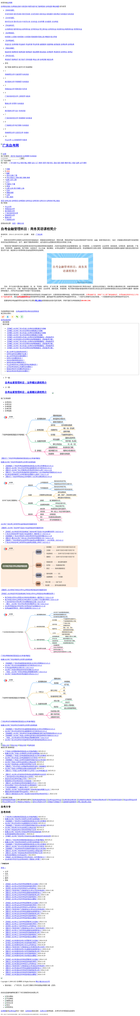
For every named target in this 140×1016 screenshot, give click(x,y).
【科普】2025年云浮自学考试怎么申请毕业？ (21, 888)
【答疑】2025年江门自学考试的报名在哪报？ (21, 937)
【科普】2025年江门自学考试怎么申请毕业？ (21, 926)
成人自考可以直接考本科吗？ (17, 352)
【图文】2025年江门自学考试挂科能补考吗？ (21, 924)
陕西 (19, 188)
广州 (11, 163)
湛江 (51, 163)
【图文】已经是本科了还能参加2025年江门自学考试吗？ (25, 928)
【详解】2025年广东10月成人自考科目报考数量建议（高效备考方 (30, 346)
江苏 (11, 180)
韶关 (59, 163)
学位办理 (12, 802)
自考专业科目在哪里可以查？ (17, 354)
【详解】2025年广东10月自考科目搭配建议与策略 (25, 335)
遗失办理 (42, 802)
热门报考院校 (40, 6)
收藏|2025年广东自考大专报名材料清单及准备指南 (23, 832)
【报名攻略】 (10, 48)
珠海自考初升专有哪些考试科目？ (19, 369)
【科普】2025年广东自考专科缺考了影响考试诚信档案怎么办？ (28, 789)
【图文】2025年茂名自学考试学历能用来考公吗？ (23, 970)
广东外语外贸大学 (11, 213)
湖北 (21, 177)
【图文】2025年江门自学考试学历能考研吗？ (21, 934)
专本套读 (33, 156)
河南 (17, 177)
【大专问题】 (10, 18)
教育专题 (31, 6)
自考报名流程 (16, 6)
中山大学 (8, 207)
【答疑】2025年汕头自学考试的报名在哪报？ (21, 918)
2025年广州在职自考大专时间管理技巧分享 (20, 830)
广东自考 (39, 234)
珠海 (22, 163)
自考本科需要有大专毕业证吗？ (16, 855)
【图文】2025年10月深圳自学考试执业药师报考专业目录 (25, 774)
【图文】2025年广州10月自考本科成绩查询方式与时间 (24, 846)
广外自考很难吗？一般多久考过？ (17, 787)
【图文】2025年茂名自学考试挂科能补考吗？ (21, 961)
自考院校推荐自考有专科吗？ (15, 834)
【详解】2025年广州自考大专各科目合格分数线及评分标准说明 (28, 836)
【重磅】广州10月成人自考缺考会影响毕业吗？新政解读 (25, 766)
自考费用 (26, 156)
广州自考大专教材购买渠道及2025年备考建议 (21, 817)
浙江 (8, 197)
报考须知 (42, 800)
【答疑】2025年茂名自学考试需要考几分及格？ (22, 959)
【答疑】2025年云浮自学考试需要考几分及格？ (22, 884)
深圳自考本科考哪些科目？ (16, 362)
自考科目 (29, 311)
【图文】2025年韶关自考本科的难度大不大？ (21, 783)
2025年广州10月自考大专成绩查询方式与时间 (21, 823)
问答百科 (24, 6)
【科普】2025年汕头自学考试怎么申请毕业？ (21, 907)
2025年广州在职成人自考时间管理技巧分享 (20, 764)
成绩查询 (73, 802)
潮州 (85, 163)
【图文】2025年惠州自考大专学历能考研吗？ (21, 953)
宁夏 (13, 184)
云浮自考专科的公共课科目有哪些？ (20, 367)
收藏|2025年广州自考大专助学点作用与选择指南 (22, 819)
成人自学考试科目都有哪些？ (17, 356)
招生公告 (5, 745)
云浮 (81, 163)
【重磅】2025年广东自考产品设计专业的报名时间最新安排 (22, 528)
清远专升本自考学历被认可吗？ (16, 779)
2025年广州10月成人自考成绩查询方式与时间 (21, 758)
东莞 (44, 163)
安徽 (8, 169)
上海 (22, 188)
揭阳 (29, 163)
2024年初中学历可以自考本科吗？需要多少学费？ (23, 859)
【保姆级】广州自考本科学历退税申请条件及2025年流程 (25, 848)
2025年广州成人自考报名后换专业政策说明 (20, 768)
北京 (8, 171)
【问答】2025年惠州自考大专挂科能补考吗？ (21, 943)
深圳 (14, 163)
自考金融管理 (21, 311)
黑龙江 (13, 177)
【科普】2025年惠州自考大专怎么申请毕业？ (21, 945)
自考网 (9, 2)
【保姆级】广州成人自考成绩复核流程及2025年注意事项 (25, 755)
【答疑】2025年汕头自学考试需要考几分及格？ (22, 903)
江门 (37, 163)
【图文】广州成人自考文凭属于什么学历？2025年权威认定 (26, 770)
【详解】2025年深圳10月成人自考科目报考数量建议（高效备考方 (30, 337)
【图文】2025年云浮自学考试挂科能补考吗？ (21, 886)
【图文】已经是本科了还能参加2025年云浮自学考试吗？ (25, 890)
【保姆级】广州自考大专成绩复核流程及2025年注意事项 (25, 821)
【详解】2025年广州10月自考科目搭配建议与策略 (25, 331)
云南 (8, 195)
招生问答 (23, 745)
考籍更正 (27, 802)
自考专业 (28, 201)
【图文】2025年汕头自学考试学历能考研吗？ (21, 916)
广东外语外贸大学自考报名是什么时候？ (19, 776)
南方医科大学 (10, 211)
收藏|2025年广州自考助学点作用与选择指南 (16, 659)
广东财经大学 (10, 219)
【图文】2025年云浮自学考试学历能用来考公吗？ (23, 895)
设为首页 (62, 6)
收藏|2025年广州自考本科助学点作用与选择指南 (22, 842)
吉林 (8, 180)
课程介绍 (20, 223)
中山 (18, 163)
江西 (15, 180)
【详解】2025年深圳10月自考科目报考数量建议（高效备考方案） (30, 339)
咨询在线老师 (6, 320)
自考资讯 (14, 201)
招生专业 (14, 745)
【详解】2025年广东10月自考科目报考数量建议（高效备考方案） (30, 348)
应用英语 (35, 311)
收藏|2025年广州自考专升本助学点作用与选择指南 (19, 725)
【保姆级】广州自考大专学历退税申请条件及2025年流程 (25, 825)
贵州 (8, 175)
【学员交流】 (10, 56)
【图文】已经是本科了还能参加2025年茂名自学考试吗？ (25, 966)
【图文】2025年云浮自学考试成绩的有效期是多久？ (24, 892)
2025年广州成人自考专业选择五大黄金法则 (20, 762)
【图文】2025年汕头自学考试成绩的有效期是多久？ (24, 911)
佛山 (25, 163)
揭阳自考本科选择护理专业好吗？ (17, 791)
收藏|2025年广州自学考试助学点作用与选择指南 (18, 462)
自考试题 (49, 6)
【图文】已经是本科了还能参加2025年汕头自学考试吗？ (25, 909)
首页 (2, 201)
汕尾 (77, 163)
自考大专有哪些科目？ (15, 358)
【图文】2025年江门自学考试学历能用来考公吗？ (23, 932)
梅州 (66, 163)
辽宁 (8, 182)
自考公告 (8, 201)
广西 (15, 175)
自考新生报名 (6, 6)
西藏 (8, 192)
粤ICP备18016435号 (43, 981)
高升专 (13, 156)
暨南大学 (8, 217)
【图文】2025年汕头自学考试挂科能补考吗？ (21, 905)
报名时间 (19, 156)
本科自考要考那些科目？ (16, 360)
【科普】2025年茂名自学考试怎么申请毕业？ (21, 964)
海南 (28, 177)
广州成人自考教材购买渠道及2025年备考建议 (21, 751)
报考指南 (12, 800)
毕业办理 (133, 800)
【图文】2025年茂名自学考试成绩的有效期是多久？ (24, 968)
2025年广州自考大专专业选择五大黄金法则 (20, 827)
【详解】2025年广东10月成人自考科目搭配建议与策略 (26, 333)
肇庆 (62, 163)
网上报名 (56, 201)
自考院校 (21, 201)
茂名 (55, 163)
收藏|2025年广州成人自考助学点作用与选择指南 (22, 753)
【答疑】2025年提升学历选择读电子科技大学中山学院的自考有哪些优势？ (28, 593)
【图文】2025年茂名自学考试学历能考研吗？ (21, 972)
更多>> (3, 868)
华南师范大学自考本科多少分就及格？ (19, 781)
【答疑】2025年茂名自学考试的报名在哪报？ (21, 974)
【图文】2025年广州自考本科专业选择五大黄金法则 (24, 851)
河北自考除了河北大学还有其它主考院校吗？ (21, 785)
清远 (73, 163)
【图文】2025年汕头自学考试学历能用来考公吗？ (23, 913)
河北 (8, 177)
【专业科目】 (10, 25)
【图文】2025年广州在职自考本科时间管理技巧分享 (24, 853)
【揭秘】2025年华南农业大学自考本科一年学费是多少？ (25, 857)
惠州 (40, 163)
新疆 (12, 192)
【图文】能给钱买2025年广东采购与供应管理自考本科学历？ (27, 794)
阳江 (70, 163)
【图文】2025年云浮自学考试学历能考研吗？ (21, 897)
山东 (12, 188)
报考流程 (31, 745)
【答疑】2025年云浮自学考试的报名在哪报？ (21, 899)
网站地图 (55, 6)
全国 (4, 154)
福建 (8, 173)
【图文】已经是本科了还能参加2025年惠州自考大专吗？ (25, 947)
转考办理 (103, 800)
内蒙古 (9, 184)
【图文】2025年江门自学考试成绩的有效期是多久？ (24, 930)
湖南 (25, 177)
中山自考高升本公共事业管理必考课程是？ (22, 364)
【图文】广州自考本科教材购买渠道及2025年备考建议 (24, 840)
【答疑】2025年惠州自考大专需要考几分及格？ (22, 940)
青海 (8, 186)
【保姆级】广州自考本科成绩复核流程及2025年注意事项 (25, 844)
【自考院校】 (10, 33)
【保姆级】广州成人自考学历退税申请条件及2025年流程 (25, 760)
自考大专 (42, 201)
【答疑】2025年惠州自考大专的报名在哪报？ (21, 955)
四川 (15, 188)
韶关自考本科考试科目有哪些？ (18, 371)
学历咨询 (118, 800)
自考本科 (49, 201)
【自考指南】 (10, 40)
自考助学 (88, 800)
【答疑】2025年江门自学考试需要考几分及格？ (22, 922)
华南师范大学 (10, 215)
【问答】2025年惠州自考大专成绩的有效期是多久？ (24, 949)
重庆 (11, 197)
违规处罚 (58, 802)
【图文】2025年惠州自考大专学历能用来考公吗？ (23, 951)
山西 (8, 188)
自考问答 (35, 201)
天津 (8, 190)
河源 (48, 163)
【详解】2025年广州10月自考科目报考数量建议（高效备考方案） (30, 343)
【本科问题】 (10, 10)
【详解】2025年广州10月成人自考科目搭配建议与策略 (26, 328)
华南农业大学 (10, 209)
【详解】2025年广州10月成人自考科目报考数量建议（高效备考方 (30, 341)
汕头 (33, 163)
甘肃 (12, 175)
